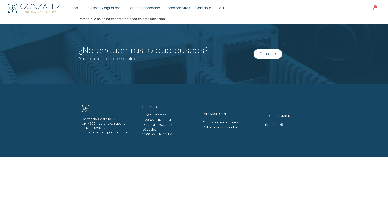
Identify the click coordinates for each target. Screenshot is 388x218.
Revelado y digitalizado (104, 8)
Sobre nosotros (178, 8)
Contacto (203, 8)
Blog (220, 8)
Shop (74, 8)
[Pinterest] (282, 125)
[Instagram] (266, 125)
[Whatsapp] (274, 125)
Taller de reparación (144, 8)
